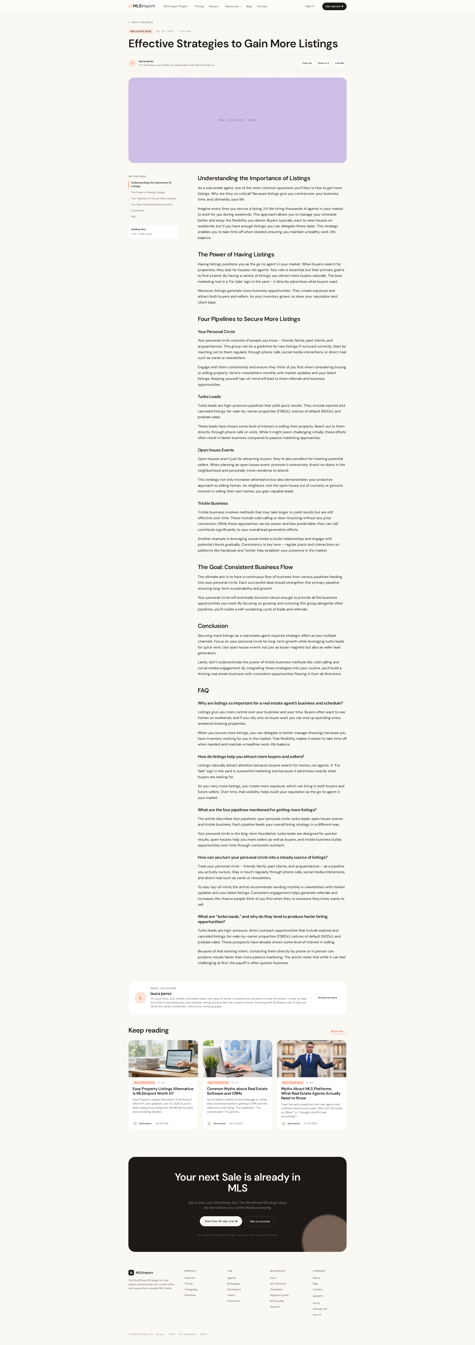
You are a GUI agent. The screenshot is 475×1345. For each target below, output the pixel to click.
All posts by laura (327, 997)
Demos (213, 6)
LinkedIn (339, 63)
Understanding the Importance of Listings (151, 184)
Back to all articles (142, 22)
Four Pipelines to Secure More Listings (153, 198)
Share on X (323, 63)
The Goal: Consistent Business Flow (152, 204)
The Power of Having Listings (148, 192)
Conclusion (137, 210)
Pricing (199, 6)
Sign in (310, 6)
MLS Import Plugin (175, 6)
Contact (262, 6)
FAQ (133, 216)
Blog (249, 6)
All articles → (339, 1031)
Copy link (307, 63)
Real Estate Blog (140, 31)
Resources (232, 6)
